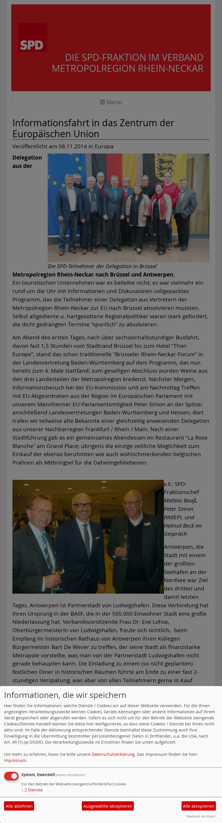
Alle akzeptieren (198, 806)
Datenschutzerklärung (113, 754)
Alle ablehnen (19, 806)
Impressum (15, 760)
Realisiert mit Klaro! (201, 816)
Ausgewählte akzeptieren (108, 806)
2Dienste (32, 790)
